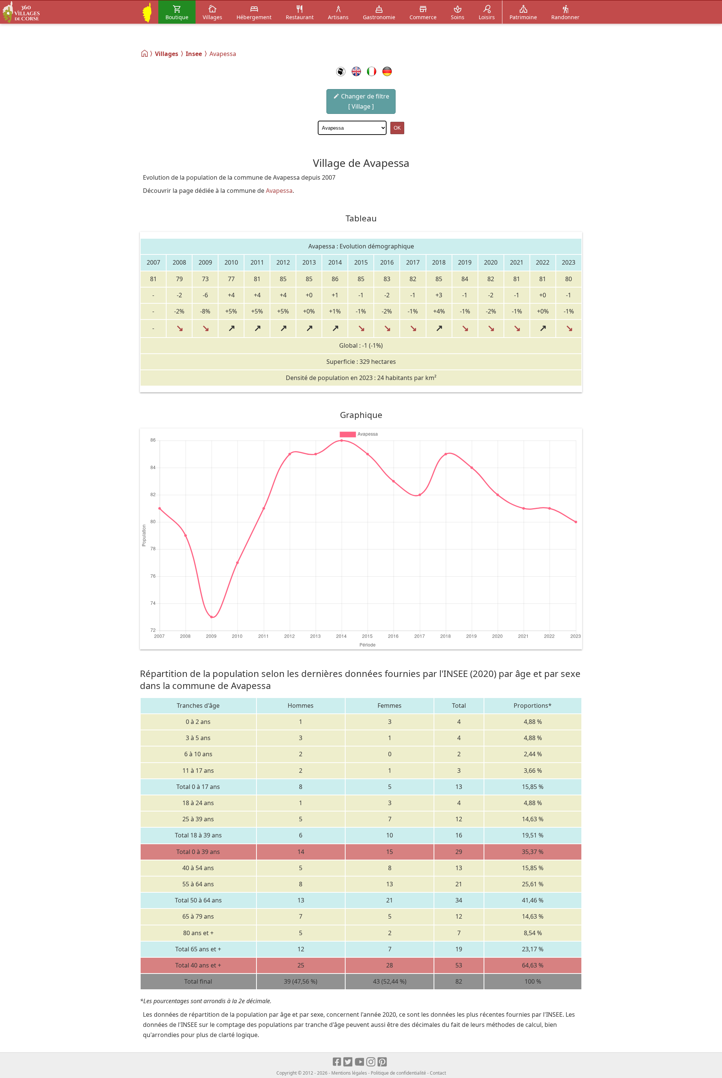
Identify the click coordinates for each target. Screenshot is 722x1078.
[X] (348, 1062)
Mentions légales (349, 1073)
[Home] (145, 53)
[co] (341, 71)
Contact (438, 1073)
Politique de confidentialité (398, 1073)
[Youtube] (360, 1062)
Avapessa (279, 190)
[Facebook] (337, 1062)
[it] (371, 71)
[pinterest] (383, 1062)
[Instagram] (371, 1062)
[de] (387, 71)
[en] (356, 71)
